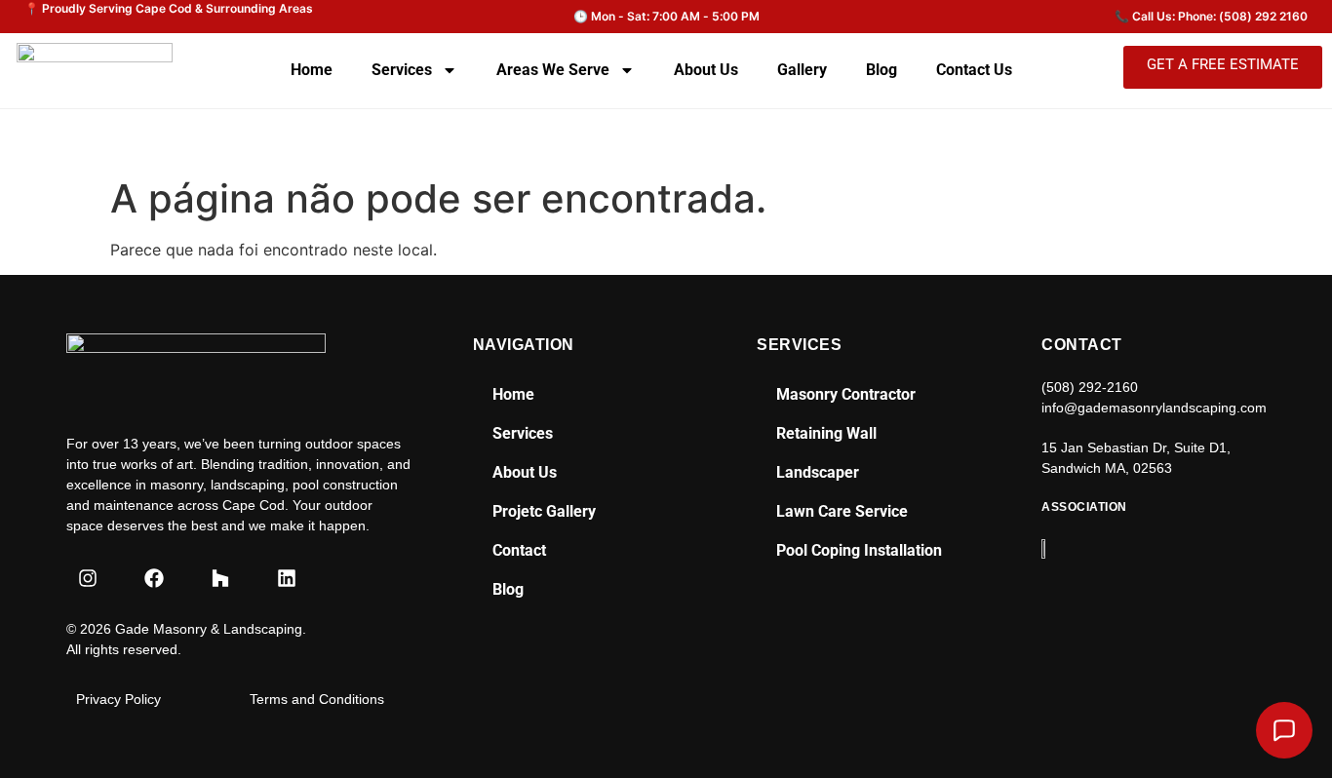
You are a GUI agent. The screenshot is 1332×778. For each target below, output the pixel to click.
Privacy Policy (118, 699)
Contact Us (974, 69)
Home (312, 69)
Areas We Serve (552, 69)
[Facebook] (154, 578)
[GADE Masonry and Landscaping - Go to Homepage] (95, 70)
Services (402, 69)
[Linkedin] (286, 578)
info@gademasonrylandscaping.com (1154, 407)
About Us (706, 69)
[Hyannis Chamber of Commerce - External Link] (1051, 548)
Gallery (802, 69)
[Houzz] (220, 578)
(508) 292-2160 (1089, 387)
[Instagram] (87, 578)
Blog (881, 69)
